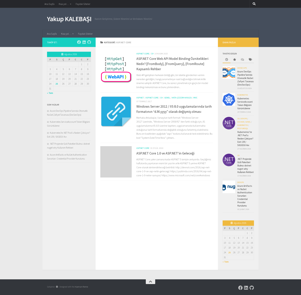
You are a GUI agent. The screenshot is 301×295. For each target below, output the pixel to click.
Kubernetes (242, 95)
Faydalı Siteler (83, 3)
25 (56, 83)
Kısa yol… (64, 3)
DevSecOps (242, 68)
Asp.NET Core (142, 53)
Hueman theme (81, 286)
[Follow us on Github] (89, 42)
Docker (240, 122)
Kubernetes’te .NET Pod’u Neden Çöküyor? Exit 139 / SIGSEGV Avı (245, 139)
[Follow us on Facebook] (79, 42)
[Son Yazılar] (226, 59)
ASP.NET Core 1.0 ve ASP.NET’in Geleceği (165, 153)
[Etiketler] (250, 59)
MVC (195, 97)
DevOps (244, 118)
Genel (167, 97)
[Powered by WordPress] (57, 287)
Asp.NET (140, 97)
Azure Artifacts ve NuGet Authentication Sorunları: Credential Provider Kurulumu (244, 195)
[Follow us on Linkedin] (84, 42)
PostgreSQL (242, 128)
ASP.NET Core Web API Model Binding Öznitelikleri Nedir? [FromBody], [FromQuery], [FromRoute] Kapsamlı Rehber (172, 63)
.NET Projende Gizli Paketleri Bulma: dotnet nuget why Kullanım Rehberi (245, 165)
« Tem (50, 92)
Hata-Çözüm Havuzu (182, 97)
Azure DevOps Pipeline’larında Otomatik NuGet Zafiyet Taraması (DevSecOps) (245, 78)
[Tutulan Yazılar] (234, 59)
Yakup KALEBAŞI (69, 19)
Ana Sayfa (49, 3)
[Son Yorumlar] (242, 59)
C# (152, 53)
